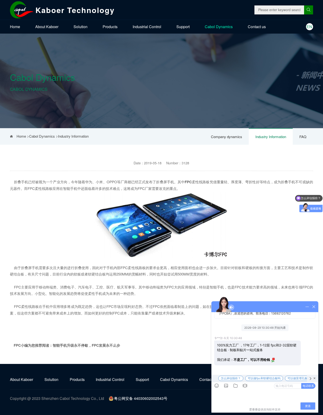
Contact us (257, 26)
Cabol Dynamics (219, 26)
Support (183, 26)
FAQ (302, 136)
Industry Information (270, 136)
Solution (80, 26)
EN (309, 26)
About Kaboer (46, 26)
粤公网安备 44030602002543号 (140, 398)
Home (15, 26)
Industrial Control (147, 26)
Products (110, 26)
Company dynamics (226, 136)
